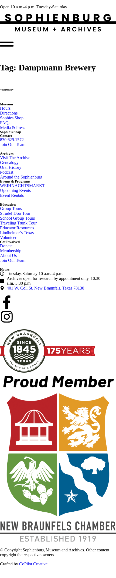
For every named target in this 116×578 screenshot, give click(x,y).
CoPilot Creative (33, 564)
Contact (6, 136)
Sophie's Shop (10, 132)
